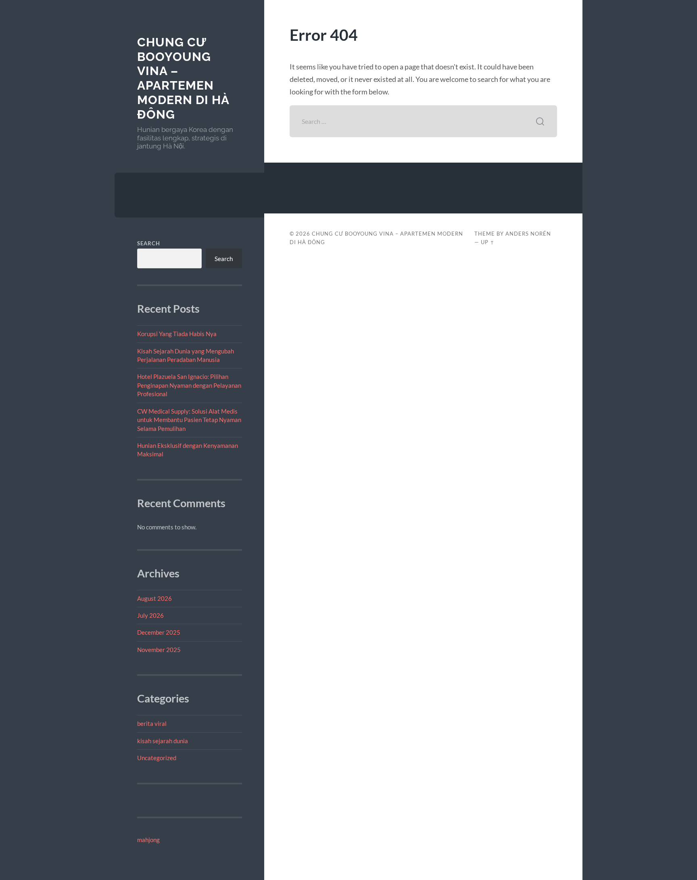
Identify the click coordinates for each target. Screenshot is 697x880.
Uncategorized (156, 757)
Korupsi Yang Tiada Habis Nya (177, 333)
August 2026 (154, 598)
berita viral (152, 723)
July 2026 (150, 615)
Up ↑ (488, 242)
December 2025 (158, 632)
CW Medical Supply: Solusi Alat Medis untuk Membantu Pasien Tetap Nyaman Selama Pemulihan (189, 420)
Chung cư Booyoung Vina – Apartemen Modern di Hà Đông (183, 78)
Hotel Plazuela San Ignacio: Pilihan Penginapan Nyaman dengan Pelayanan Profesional (189, 385)
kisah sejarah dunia (162, 740)
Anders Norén (528, 233)
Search (148, 243)
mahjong (148, 839)
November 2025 (159, 649)
